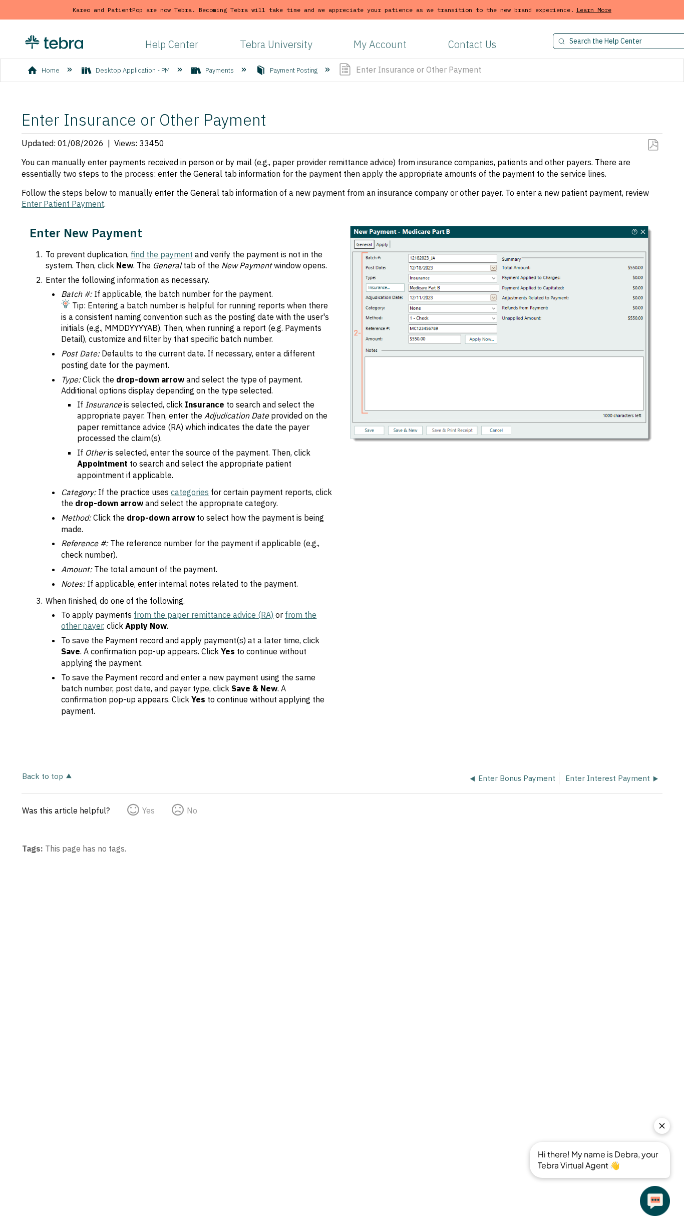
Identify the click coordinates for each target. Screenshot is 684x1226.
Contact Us (472, 44)
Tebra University (276, 44)
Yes (148, 810)
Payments (219, 70)
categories (190, 492)
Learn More (593, 10)
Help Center (171, 44)
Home (50, 70)
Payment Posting (293, 70)
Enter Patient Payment (63, 204)
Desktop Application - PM (132, 70)
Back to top (42, 775)
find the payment (162, 254)
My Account (380, 44)
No (192, 810)
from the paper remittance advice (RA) (203, 615)
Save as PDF (652, 145)
